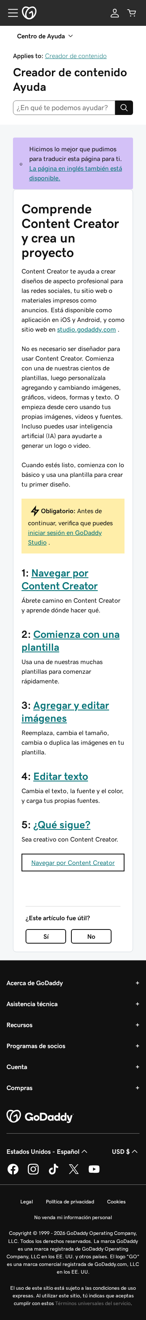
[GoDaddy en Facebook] (12, 1173)
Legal (26, 1201)
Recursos (19, 1024)
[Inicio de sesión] (114, 13)
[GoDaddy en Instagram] (33, 1173)
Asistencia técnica (32, 1003)
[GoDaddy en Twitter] (73, 1173)
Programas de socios (35, 1045)
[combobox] (64, 107)
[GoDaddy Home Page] (40, 1117)
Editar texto (60, 776)
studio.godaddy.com (86, 329)
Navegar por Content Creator (73, 862)
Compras (19, 1087)
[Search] (124, 107)
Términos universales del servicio (93, 1303)
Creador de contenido (76, 55)
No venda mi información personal (73, 1217)
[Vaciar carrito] (131, 13)
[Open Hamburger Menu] (9, 13)
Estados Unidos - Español (42, 1151)
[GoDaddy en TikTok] (53, 1173)
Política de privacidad (70, 1201)
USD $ (121, 1151)
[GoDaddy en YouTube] (94, 1173)
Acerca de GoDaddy (34, 983)
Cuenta (16, 1066)
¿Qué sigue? (61, 824)
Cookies (116, 1201)
